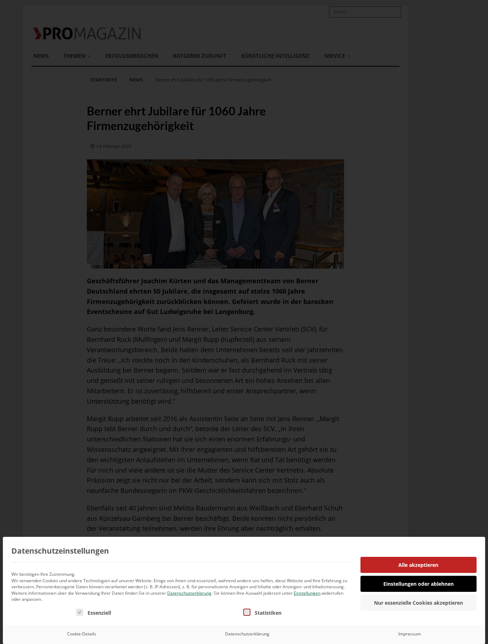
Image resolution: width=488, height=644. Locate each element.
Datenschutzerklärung (189, 593)
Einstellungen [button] (307, 593)
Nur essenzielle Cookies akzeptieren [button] (418, 602)
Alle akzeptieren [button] (418, 564)
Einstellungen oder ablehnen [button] (418, 583)
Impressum (409, 634)
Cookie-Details (81, 634)
